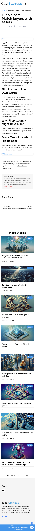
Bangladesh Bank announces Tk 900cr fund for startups (15, 256)
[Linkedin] (6, 517)
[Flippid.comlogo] (17, 154)
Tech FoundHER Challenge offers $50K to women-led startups (16, 463)
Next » (27, 476)
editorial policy (22, 166)
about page (7, 168)
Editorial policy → (9, 186)
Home (4, 11)
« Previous (9, 476)
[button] (25, 4)
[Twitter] (2, 517)
